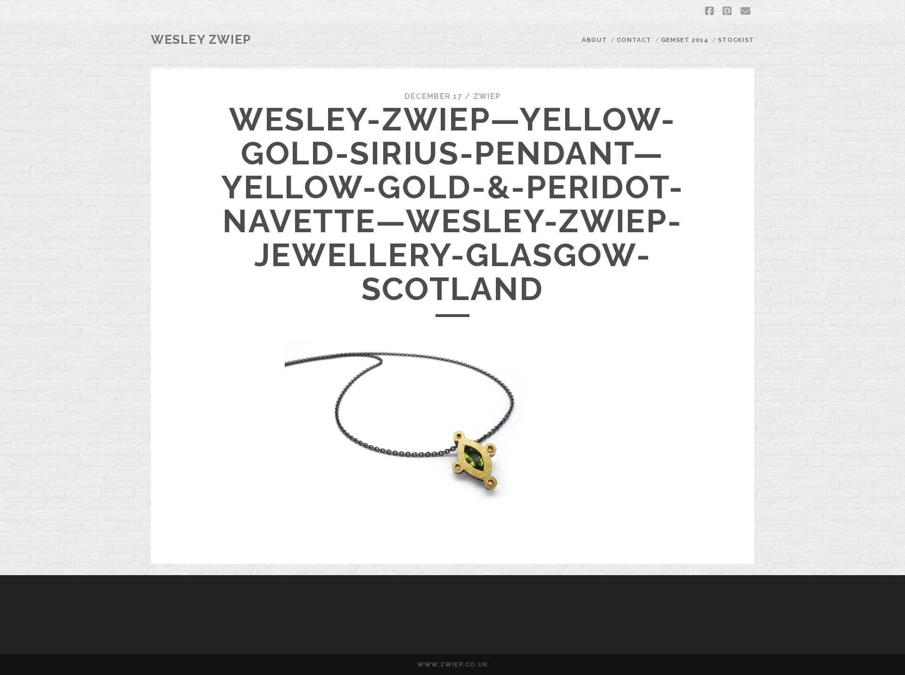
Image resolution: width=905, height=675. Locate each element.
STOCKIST (736, 39)
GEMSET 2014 (684, 39)
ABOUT (594, 39)
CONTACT (634, 39)
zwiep (487, 96)
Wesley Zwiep (201, 40)
